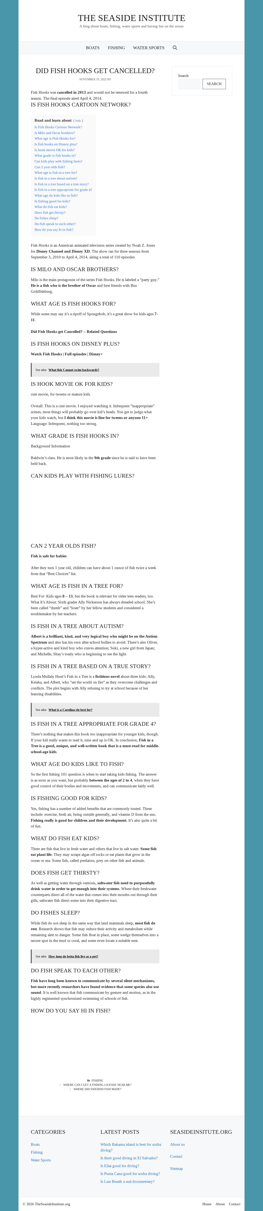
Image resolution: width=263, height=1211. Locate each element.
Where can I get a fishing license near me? (97, 1084)
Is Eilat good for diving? (119, 1166)
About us (177, 1144)
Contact (176, 1156)
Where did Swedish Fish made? (97, 1089)
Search (183, 76)
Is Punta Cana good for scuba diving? (130, 1173)
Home (206, 1204)
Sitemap (176, 1168)
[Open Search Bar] (175, 48)
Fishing (116, 47)
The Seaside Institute (131, 18)
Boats (93, 47)
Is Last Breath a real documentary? (127, 1181)
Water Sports (149, 47)
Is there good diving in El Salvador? (129, 1158)
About (220, 1204)
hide (78, 120)
